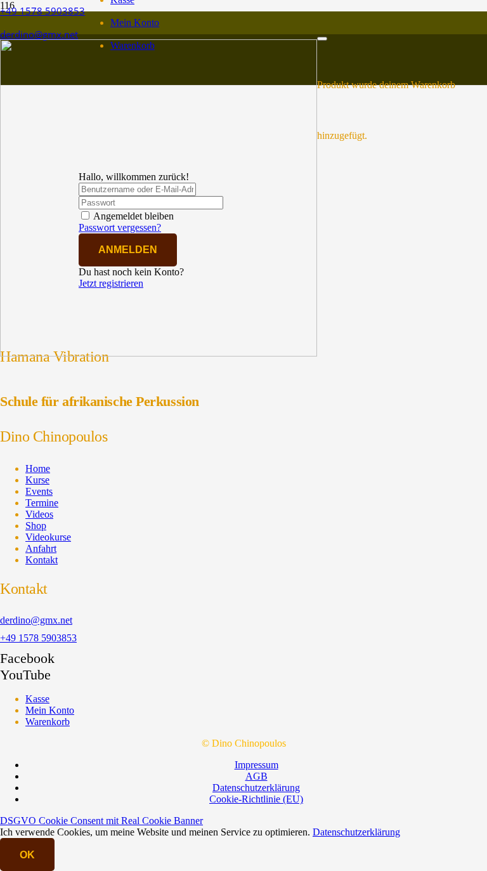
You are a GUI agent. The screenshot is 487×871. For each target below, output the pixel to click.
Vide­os (39, 514)
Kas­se (37, 698)
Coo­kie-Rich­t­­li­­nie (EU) (256, 799)
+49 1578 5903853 (38, 637)
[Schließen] (322, 39)
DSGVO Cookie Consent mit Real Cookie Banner (101, 820)
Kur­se (37, 480)
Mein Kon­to (134, 22)
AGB (256, 776)
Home (37, 468)
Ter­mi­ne (41, 502)
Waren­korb (47, 721)
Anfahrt (40, 548)
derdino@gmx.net (36, 620)
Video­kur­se (48, 537)
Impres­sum (256, 764)
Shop (35, 525)
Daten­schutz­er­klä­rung (256, 787)
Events (39, 491)
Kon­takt (41, 559)
